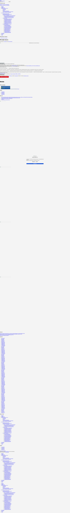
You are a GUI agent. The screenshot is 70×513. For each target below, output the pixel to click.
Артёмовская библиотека (7, 32)
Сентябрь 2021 (3, 376)
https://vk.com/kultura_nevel (29, 65)
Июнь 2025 (2, 347)
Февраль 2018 (3, 404)
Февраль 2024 (3, 357)
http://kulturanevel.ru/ (2, 73)
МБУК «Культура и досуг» (4, 8)
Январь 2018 (3, 405)
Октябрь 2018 (3, 399)
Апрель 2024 (3, 356)
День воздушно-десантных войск (5, 99)
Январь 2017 (3, 94)
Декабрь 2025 (3, 343)
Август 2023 (3, 361)
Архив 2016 (2, 93)
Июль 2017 (2, 409)
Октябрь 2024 (3, 352)
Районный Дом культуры (6, 13)
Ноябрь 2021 (3, 375)
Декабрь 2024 (3, 351)
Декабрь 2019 (3, 390)
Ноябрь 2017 (3, 406)
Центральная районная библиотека (7, 14)
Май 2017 (2, 410)
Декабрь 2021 (3, 374)
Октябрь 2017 (3, 407)
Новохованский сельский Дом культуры (9, 16)
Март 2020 (2, 388)
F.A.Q (2, 444)
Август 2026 (3, 338)
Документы (2, 442)
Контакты (2, 480)
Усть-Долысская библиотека (7, 26)
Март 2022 (2, 372)
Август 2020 (3, 385)
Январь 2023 (3, 366)
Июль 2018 (2, 401)
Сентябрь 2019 (3, 392)
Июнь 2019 (2, 394)
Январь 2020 (3, 389)
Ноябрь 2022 (3, 367)
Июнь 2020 (2, 386)
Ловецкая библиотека (7, 29)
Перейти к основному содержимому (4, 4)
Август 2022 (3, 369)
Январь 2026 (3, 342)
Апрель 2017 (3, 411)
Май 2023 (2, 363)
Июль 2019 (2, 393)
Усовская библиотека (7, 31)
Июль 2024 (2, 354)
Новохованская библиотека (7, 27)
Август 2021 (3, 377)
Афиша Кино (3, 7)
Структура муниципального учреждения (8, 11)
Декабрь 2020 (3, 382)
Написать (35, 163)
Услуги (4, 10)
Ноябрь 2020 (3, 383)
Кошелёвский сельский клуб (7, 19)
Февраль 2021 (3, 381)
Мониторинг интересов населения (4, 335)
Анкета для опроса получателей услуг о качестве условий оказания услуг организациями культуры (12, 333)
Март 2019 (2, 396)
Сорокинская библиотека (7, 28)
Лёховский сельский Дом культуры (8, 493)
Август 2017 (3, 408)
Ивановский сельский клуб (7, 21)
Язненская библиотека (7, 30)
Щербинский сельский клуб (7, 23)
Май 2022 (2, 371)
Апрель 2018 (3, 403)
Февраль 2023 (3, 365)
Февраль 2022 (3, 373)
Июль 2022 (2, 370)
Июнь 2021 (2, 378)
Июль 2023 (2, 362)
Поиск (1, 1)
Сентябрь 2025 (3, 345)
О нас (2, 34)
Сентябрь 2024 (3, 353)
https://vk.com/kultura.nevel (36, 65)
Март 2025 (2, 349)
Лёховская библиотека (7, 25)
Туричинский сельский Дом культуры (9, 17)
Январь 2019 (3, 397)
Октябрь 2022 (3, 368)
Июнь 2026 (2, 339)
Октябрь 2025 (3, 344)
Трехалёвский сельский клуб (8, 22)
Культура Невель (10, 41)
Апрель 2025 (3, 348)
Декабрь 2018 (3, 398)
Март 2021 (2, 380)
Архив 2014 (2, 92)
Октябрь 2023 (3, 360)
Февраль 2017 (3, 412)
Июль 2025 (2, 346)
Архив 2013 (2, 91)
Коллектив (4, 9)
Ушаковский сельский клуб (7, 20)
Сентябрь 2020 (3, 384)
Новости (2, 6)
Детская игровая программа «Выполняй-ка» (6, 98)
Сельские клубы (5, 427)
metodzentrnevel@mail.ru (15, 65)
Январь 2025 (3, 350)
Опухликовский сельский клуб (8, 465)
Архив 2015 (2, 448)
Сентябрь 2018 (3, 400)
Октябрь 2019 (3, 391)
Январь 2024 (3, 358)
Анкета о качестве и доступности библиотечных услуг (7, 334)
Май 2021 (2, 379)
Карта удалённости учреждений (7, 12)
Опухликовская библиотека (7, 24)
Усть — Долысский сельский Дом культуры (9, 15)
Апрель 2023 (3, 364)
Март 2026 (2, 341)
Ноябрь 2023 (3, 359)
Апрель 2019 (3, 395)
